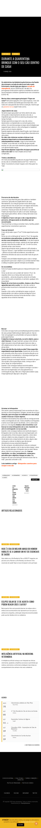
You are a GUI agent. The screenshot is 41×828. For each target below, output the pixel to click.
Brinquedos (6, 475)
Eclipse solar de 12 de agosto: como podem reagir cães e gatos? (17, 603)
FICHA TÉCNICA (19, 778)
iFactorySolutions (25, 803)
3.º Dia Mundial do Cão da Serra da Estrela (24, 711)
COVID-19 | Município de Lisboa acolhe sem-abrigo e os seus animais (14, 495)
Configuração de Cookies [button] (28, 822)
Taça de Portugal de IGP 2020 (26, 489)
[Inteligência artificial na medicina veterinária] (20, 632)
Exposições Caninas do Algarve (20, 719)
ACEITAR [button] (20, 824)
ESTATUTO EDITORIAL (8, 778)
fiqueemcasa (34, 475)
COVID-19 (25, 475)
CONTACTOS (20, 780)
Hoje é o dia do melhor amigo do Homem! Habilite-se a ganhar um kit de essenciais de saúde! (20, 551)
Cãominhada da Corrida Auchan (21, 735)
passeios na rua (8, 107)
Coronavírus (16, 475)
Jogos (5, 477)
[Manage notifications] (36, 823)
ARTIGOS (6, 54)
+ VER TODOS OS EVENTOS (32, 745)
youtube (16, 793)
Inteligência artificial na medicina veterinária (17, 655)
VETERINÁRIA (14, 544)
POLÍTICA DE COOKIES (28, 783)
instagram (26, 793)
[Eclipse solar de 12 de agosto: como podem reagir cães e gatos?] (20, 580)
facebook (7, 793)
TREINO (16, 54)
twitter (35, 793)
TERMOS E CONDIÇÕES (31, 778)
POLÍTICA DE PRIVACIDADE (14, 783)
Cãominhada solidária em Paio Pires (22, 703)
